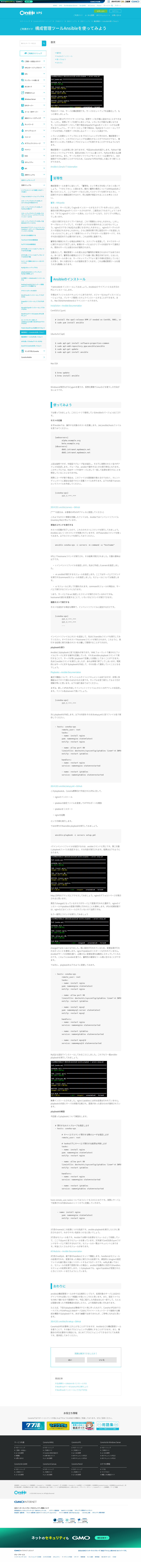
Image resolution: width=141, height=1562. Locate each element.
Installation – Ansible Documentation (66, 305)
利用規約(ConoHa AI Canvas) (100, 1485)
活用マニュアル (72, 21)
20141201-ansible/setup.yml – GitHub (66, 786)
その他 (114, 1557)
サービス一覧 (108, 5)
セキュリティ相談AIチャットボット (83, 1510)
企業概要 (106, 1487)
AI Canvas (91, 5)
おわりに (60, 62)
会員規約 (16, 1485)
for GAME (83, 5)
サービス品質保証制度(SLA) (61, 1487)
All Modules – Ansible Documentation (66, 1251)
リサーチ (76, 1557)
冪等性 (59, 53)
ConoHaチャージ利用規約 (44, 1485)
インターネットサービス (20, 1557)
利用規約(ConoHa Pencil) (116, 1485)
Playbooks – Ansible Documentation (66, 672)
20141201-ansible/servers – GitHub (65, 507)
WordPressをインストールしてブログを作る (72, 1390)
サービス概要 (114, 1487)
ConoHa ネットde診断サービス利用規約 (80, 1485)
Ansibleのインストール (64, 56)
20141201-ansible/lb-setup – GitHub (66, 1321)
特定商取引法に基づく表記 (30, 1487)
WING (55, 5)
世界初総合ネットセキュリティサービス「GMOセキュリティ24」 (30, 1510)
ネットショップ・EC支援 (35, 1557)
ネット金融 (90, 1557)
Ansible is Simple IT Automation (64, 166)
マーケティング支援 (67, 1557)
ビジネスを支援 (47, 1557)
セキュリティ (56, 1557)
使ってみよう (61, 59)
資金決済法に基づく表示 (46, 1487)
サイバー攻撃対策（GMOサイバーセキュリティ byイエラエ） (42, 1512)
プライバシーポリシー (86, 1487)
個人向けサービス (106, 1557)
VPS (60, 5)
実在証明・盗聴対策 (19, 1512)
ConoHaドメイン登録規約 (28, 1485)
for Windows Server (70, 5)
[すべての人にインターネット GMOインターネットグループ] (125, 1)
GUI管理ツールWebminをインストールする (72, 1383)
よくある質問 (89, 15)
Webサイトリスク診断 (66, 1510)
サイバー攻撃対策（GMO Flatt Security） (69, 1512)
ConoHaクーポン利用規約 (60, 1485)
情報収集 (83, 1557)
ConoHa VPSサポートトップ (42, 21)
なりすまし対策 (86, 1512)
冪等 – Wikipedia (57, 202)
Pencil (99, 5)
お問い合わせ (116, 15)
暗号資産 (97, 1557)
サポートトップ (25, 21)
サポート (118, 5)
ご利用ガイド (78, 15)
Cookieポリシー (98, 1487)
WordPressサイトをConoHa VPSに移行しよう (72, 1386)
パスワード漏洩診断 (54, 1510)
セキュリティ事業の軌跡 (98, 1512)
